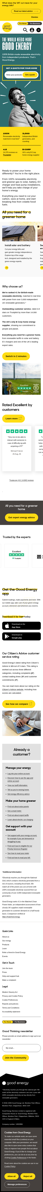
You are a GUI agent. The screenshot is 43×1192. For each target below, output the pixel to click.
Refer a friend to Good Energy (13, 952)
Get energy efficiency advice (18, 794)
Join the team (7, 968)
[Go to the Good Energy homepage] (7, 27)
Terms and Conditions (10, 1008)
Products (5, 945)
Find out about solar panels (18, 806)
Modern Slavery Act (9, 992)
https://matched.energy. (11, 917)
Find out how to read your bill (19, 858)
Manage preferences (17, 1185)
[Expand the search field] (25, 30)
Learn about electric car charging (20, 820)
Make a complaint (9, 980)
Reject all (29, 1177)
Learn (4, 948)
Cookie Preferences (18, 1158)
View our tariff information (17, 785)
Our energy (6, 941)
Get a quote (30, 75)
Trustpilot (7, 155)
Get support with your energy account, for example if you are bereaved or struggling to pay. (22, 838)
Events (5, 956)
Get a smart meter (14, 811)
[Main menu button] (38, 30)
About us (5, 937)
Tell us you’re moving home (18, 790)
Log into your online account (18, 774)
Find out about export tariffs (18, 815)
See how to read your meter (18, 853)
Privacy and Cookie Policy (12, 996)
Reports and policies (10, 1004)
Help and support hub (10, 976)
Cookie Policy (9, 1166)
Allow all (13, 1177)
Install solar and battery (17, 245)
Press (4, 972)
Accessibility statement (11, 1012)
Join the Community (15, 1058)
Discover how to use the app (18, 778)
